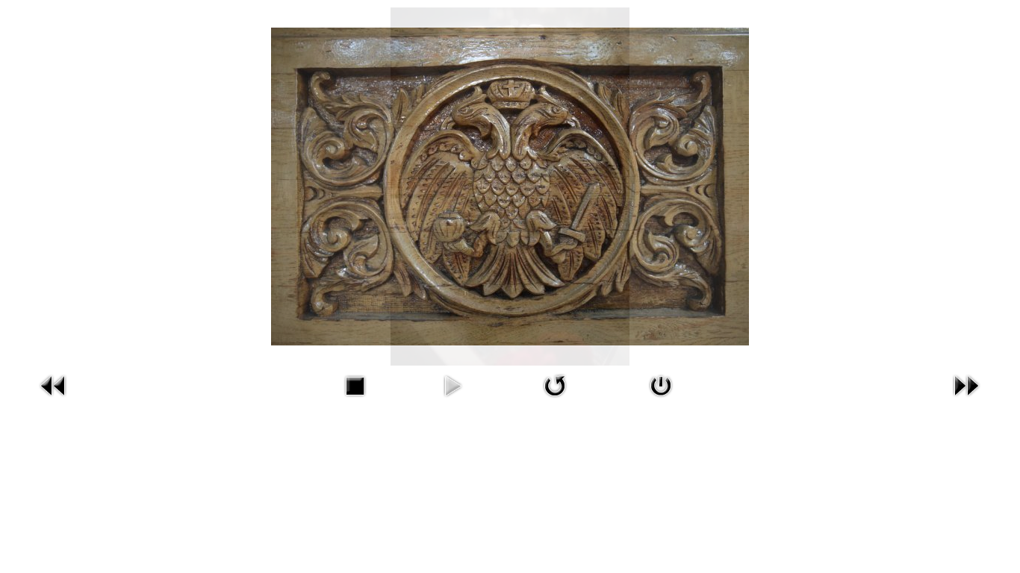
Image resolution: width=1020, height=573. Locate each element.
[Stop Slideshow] (355, 399)
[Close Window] (660, 399)
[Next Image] (966, 399)
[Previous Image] (54, 399)
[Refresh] (554, 399)
